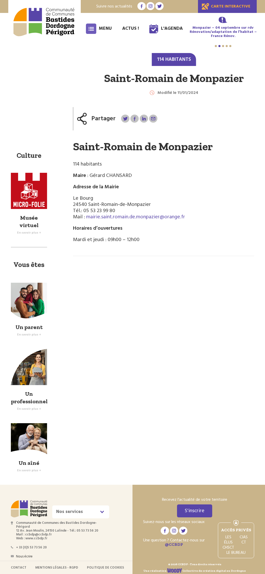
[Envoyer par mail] (153, 118)
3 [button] (223, 46)
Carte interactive (230, 6)
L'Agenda (172, 28)
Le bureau (236, 552)
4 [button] (227, 46)
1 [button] (216, 46)
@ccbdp (174, 544)
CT (243, 542)
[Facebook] (134, 118)
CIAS (244, 537)
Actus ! (130, 28)
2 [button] (219, 46)
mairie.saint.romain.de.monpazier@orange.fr (135, 217)
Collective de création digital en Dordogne (214, 570)
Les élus (228, 540)
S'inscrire (194, 511)
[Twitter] (125, 118)
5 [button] (230, 46)
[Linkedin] (143, 118)
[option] (223, 32)
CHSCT (228, 547)
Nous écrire (24, 556)
